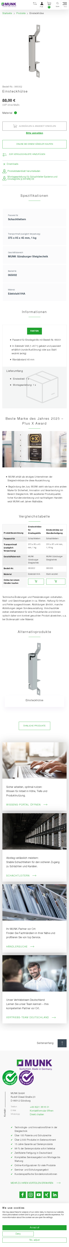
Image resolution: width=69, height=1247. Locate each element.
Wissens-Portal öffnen (23, 805)
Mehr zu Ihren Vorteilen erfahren (32, 1183)
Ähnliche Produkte (34, 726)
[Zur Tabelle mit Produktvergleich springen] (16, 113)
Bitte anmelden (34, 133)
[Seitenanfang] (62, 1043)
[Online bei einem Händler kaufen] (36, 582)
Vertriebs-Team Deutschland (27, 1017)
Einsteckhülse (34, 700)
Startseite (7, 13)
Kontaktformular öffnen (41, 1111)
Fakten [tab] (34, 331)
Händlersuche (17, 947)
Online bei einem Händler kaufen (34, 144)
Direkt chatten (37, 1114)
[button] (34, 5)
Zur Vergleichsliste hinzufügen (27, 154)
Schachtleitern (18, 876)
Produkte (21, 13)
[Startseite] (8, 4)
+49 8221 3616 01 (39, 1107)
